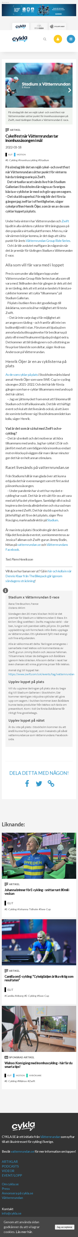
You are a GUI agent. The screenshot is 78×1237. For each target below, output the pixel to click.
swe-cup (45, 909)
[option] (39, 93)
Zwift (65, 221)
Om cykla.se (10, 1184)
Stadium (52, 520)
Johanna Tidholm (28, 909)
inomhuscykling (29, 160)
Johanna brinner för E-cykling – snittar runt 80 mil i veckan (37, 891)
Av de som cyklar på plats (21, 375)
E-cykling (12, 160)
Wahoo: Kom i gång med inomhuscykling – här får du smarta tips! (38, 1065)
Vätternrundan (50, 1137)
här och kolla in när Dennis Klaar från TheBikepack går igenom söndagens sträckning (38, 576)
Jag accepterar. (65, 1227)
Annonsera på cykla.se (17, 1193)
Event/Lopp (12, 1175)
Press (6, 1189)
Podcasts (10, 1166)
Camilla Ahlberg (15, 995)
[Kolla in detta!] (39, 784)
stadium (44, 160)
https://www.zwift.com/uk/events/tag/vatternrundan (41, 674)
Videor (8, 1171)
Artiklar (10, 1162)
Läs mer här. (24, 1232)
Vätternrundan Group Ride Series (48, 241)
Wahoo (23, 1081)
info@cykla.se (11, 1213)
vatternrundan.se (29, 545)
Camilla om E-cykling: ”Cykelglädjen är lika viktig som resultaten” (39, 978)
